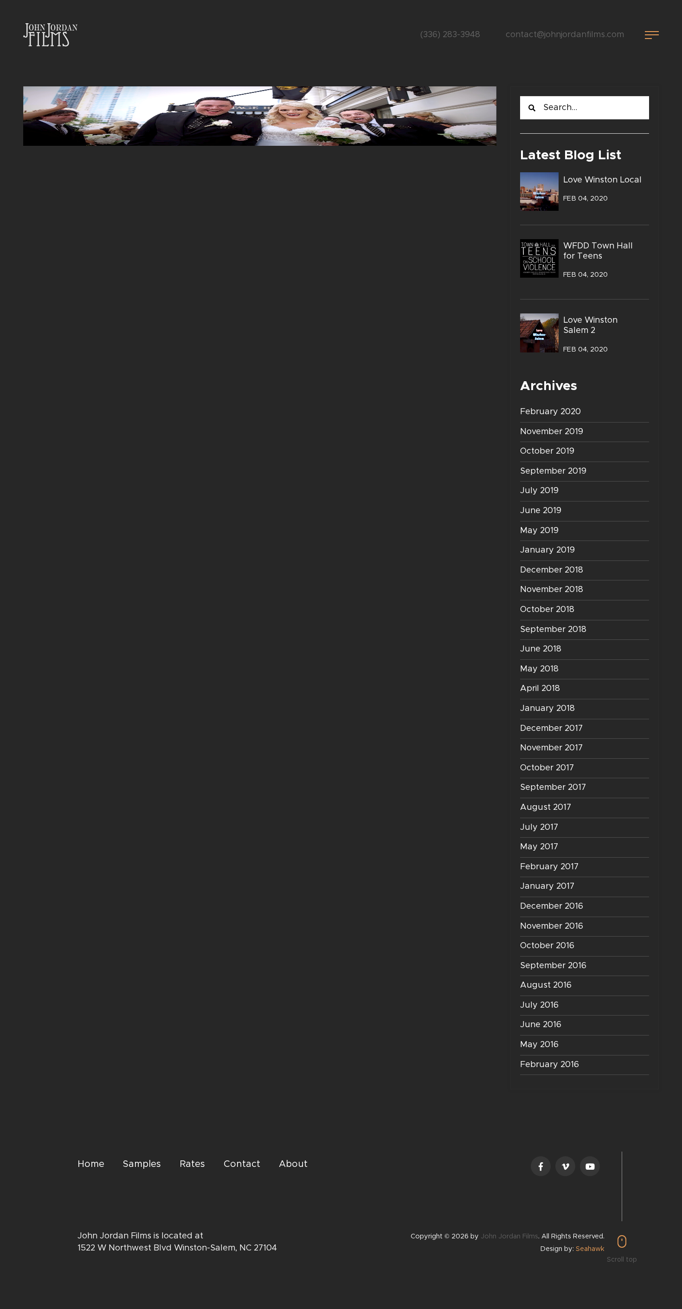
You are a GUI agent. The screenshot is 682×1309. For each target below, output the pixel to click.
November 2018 (551, 590)
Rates (192, 1164)
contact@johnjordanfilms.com (565, 35)
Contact (242, 1164)
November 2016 (551, 926)
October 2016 (547, 946)
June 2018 (540, 649)
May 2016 (539, 1045)
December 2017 (551, 728)
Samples (142, 1164)
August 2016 (546, 985)
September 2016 (553, 966)
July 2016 (539, 1005)
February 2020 (550, 412)
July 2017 (539, 827)
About (293, 1164)
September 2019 (553, 471)
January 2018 (547, 708)
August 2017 (545, 807)
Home (90, 1164)
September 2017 (553, 787)
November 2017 (551, 748)
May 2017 (539, 847)
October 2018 (547, 610)
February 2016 (549, 1065)
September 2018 (553, 629)
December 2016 (551, 906)
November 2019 (551, 432)
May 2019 (539, 531)
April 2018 (540, 688)
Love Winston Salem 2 (590, 325)
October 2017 (547, 768)
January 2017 (547, 886)
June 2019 (540, 511)
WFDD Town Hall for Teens (598, 251)
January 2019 (547, 550)
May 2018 (539, 669)
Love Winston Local (602, 180)
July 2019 (539, 491)
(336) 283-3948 (450, 35)
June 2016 (540, 1025)
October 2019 (547, 451)
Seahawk (590, 1249)
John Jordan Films (509, 1236)
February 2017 (549, 867)
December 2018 (551, 570)
